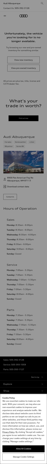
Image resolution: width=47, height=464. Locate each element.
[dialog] (23, 429)
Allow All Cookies (23, 449)
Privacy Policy (8, 432)
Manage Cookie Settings (23, 457)
